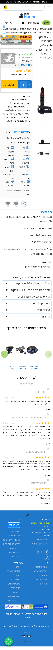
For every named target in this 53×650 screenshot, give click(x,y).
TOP (26, 514)
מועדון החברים (14, 579)
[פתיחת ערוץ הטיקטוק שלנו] (47, 557)
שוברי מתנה (15, 592)
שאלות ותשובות (13, 552)
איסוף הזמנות (14, 535)
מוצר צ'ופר (15, 588)
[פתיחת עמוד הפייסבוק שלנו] (47, 552)
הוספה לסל (9, 85)
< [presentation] (49, 354)
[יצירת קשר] (4, 26)
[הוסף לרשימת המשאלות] (8, 204)
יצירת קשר (15, 556)
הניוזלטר (43, 583)
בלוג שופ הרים (14, 583)
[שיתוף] (24, 204)
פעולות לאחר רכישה (11, 539)
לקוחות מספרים (13, 571)
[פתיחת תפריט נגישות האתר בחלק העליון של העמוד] (4, 34)
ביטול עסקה (14, 525)
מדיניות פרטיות (14, 600)
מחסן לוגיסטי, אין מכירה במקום (40, 525)
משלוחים (16, 531)
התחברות (43, 575)
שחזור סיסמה (41, 579)
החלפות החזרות (13, 548)
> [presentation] (4, 354)
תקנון (18, 575)
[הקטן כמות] (29, 84)
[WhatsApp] (8, 641)
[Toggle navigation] (49, 7)
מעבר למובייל (26, 641)
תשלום (46, 22)
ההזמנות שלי (41, 566)
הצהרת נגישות (14, 596)
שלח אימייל (42, 539)
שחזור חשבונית (40, 571)
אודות (17, 566)
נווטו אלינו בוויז (37, 543)
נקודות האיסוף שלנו (11, 543)
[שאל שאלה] (16, 204)
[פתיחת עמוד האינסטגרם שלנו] (39, 552)
